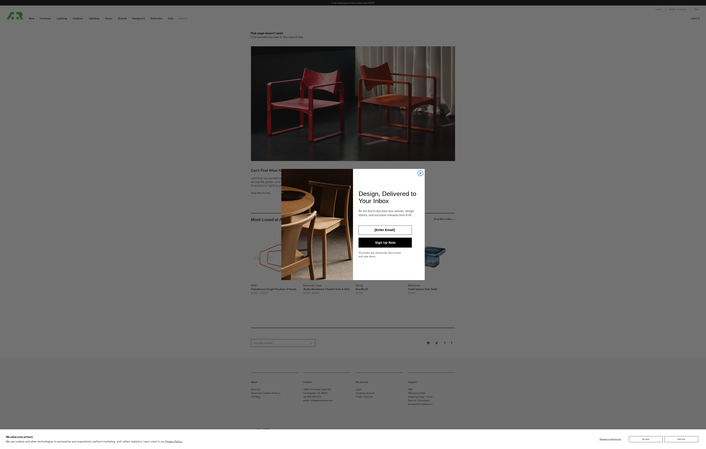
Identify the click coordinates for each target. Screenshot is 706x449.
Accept (646, 439)
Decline (681, 439)
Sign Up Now (385, 242)
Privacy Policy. (173, 441)
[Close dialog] (420, 173)
